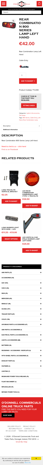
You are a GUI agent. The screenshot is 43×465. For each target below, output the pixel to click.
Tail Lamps (22, 115)
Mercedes (5, 298)
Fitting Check (29, 106)
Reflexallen (6, 387)
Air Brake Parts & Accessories (13, 324)
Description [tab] (6, 126)
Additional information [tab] (10, 129)
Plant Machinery (8, 382)
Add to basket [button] (11, 201)
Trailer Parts (7, 314)
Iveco (4, 288)
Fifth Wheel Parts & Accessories (14, 356)
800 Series (26, 118)
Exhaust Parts (7, 361)
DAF (3, 283)
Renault (5, 304)
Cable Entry (33, 118)
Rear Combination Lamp (30, 120)
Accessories (6, 278)
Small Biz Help (21, 442)
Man (3, 293)
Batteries (5, 345)
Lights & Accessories (33, 113)
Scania (4, 309)
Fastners (5, 366)
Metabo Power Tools (10, 392)
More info (28, 462)
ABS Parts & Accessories (11, 330)
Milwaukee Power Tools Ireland (14, 376)
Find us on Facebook (10, 149)
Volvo (4, 319)
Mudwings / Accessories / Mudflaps (15, 350)
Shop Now (7, 415)
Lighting (5, 371)
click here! (22, 146)
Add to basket (27, 81)
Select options (11, 239)
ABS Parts (5, 272)
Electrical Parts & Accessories (14, 335)
